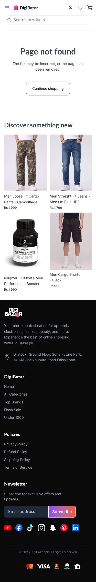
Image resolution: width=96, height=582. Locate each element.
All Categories (15, 394)
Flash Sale (12, 410)
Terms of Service (18, 467)
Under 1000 (14, 417)
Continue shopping (48, 88)
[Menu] (7, 8)
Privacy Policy (16, 444)
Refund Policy (15, 451)
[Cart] (89, 7)
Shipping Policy (17, 459)
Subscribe (62, 511)
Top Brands (13, 402)
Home (9, 386)
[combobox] (38, 20)
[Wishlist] (80, 7)
